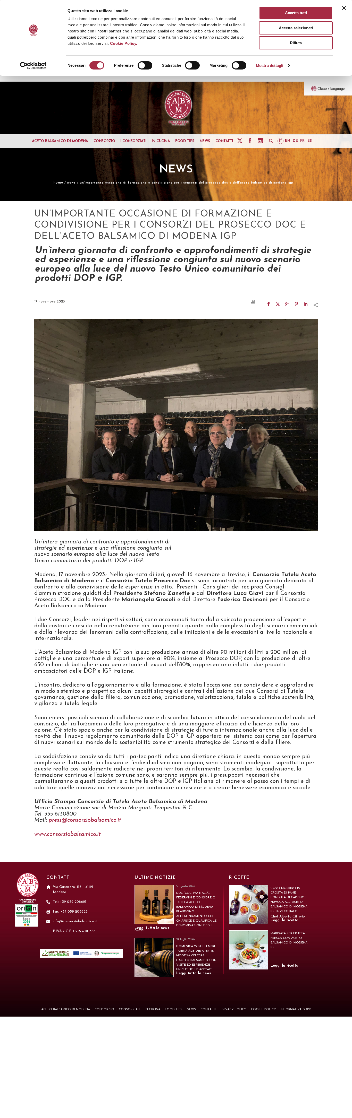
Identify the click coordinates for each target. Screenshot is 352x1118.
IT (280, 141)
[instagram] (261, 140)
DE (295, 141)
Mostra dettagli (269, 65)
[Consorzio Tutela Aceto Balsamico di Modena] (178, 108)
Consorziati (129, 1009)
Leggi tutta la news (152, 928)
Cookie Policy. (123, 43)
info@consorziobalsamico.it (75, 921)
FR (302, 141)
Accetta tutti (296, 13)
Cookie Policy (263, 1009)
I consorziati (133, 141)
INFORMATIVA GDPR (296, 1009)
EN (287, 141)
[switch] (145, 65)
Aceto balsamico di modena (60, 141)
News (71, 182)
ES (309, 141)
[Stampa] (253, 302)
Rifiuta (296, 43)
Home (58, 182)
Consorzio (104, 141)
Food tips (184, 141)
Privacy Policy (233, 1009)
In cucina (161, 141)
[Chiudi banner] (344, 8)
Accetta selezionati (296, 28)
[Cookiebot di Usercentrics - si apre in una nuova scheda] (33, 66)
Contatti (224, 141)
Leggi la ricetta (284, 920)
